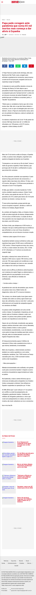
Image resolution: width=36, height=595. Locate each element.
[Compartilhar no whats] (18, 66)
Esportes (13, 561)
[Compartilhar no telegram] (24, 66)
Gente (3, 563)
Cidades (21, 563)
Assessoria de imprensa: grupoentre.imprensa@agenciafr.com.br (21, 589)
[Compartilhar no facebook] (4, 66)
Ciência (29, 563)
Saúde (16, 565)
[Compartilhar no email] (31, 66)
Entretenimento (12, 563)
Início (3, 19)
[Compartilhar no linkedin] (11, 66)
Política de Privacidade (4, 589)
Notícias (6, 561)
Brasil (27, 561)
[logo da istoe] (18, 2)
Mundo (8, 19)
